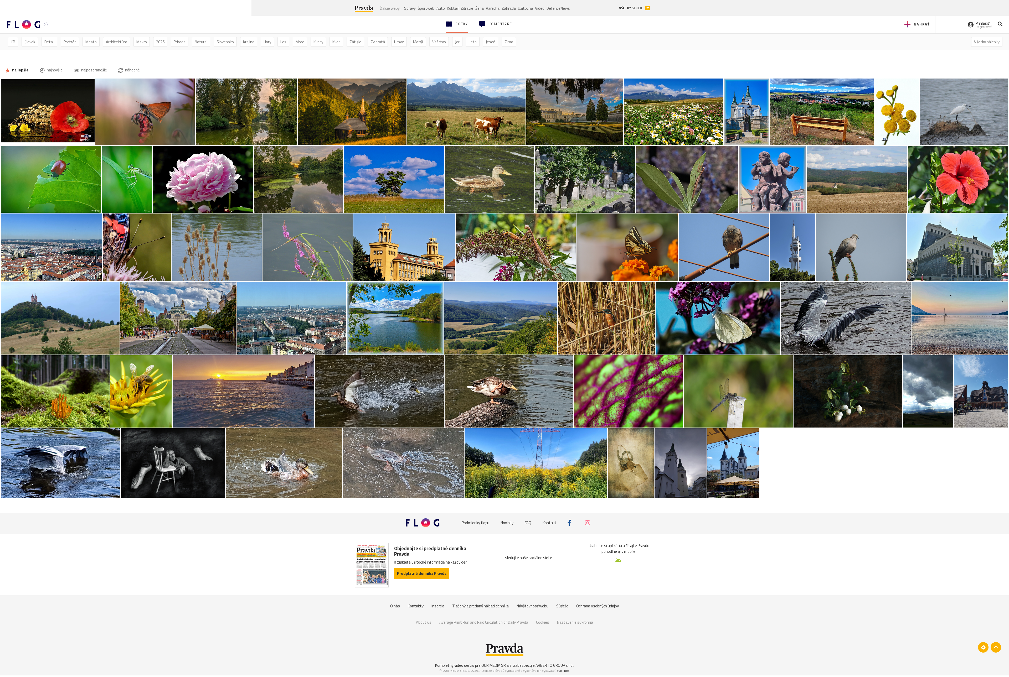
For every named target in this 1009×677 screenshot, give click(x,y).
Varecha (493, 8)
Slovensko (225, 42)
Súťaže (562, 606)
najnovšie (54, 70)
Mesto (91, 42)
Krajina (248, 42)
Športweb (426, 8)
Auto (440, 8)
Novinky (507, 523)
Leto (473, 42)
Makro (141, 42)
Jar (457, 42)
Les (283, 42)
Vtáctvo (439, 42)
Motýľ (418, 42)
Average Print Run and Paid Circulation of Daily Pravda (483, 622)
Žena (479, 8)
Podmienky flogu (475, 523)
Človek (29, 42)
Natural (201, 42)
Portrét (70, 42)
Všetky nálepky (987, 42)
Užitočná (525, 8)
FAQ (528, 523)
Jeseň (490, 42)
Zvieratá (377, 42)
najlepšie (20, 70)
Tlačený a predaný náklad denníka (480, 606)
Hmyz (399, 42)
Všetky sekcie (631, 8)
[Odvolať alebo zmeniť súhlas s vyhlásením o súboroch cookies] (983, 647)
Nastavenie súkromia (575, 622)
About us (423, 622)
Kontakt (550, 523)
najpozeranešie (93, 70)
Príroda (180, 42)
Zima (508, 42)
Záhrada (509, 8)
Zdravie (467, 8)
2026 (160, 42)
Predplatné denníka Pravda (421, 573)
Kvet (336, 42)
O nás (395, 606)
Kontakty (416, 606)
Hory (267, 42)
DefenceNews (558, 8)
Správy (410, 8)
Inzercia (437, 606)
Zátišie (355, 42)
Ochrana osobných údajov (597, 606)
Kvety (318, 42)
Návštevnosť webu (532, 606)
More (300, 42)
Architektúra (116, 42)
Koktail (453, 8)
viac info (563, 670)
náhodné (132, 70)
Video (539, 8)
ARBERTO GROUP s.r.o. (554, 665)
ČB (13, 42)
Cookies (542, 622)
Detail (49, 42)
